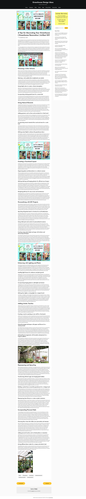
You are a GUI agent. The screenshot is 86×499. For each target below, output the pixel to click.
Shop (43, 7)
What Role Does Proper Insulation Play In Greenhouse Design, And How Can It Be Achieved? (61, 42)
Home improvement (30, 477)
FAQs (36, 7)
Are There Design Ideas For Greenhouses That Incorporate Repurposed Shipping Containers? (61, 95)
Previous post (21, 483)
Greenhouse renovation (22, 477)
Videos (39, 7)
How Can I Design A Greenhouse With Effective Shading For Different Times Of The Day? (61, 81)
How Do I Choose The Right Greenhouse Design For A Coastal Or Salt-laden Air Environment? (61, 34)
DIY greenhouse (25, 475)
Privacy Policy (48, 7)
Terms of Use (54, 7)
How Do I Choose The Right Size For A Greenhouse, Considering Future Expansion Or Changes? (61, 61)
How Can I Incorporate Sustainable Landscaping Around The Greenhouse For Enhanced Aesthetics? (61, 49)
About (59, 7)
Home (26, 7)
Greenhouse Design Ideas (43, 2)
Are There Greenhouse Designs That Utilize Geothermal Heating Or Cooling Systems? (61, 38)
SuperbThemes (51, 497)
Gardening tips (31, 475)
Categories (31, 7)
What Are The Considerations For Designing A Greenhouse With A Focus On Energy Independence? (61, 68)
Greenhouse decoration (38, 475)
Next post (47, 483)
